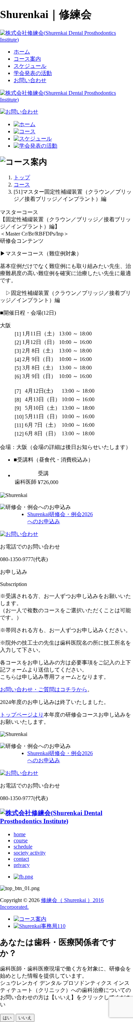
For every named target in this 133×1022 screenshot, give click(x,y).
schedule (23, 847)
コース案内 (27, 59)
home (20, 834)
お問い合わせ (30, 80)
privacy (22, 865)
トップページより (22, 715)
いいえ (25, 1017)
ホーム (22, 52)
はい (7, 1017)
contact (21, 859)
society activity (30, 853)
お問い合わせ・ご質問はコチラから (43, 689)
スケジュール (30, 66)
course (21, 840)
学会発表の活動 (33, 73)
